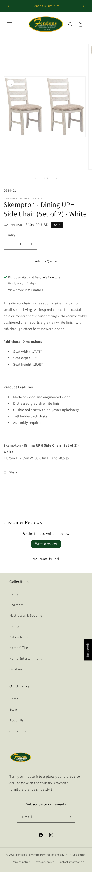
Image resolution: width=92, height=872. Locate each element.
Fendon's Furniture (28, 854)
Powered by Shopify (52, 854)
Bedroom (16, 605)
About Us (16, 720)
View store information (25, 290)
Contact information (71, 861)
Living (13, 594)
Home (13, 699)
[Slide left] (35, 178)
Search (14, 709)
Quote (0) (88, 650)
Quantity (9, 235)
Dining (14, 626)
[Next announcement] (83, 6)
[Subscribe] (69, 817)
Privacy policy (21, 861)
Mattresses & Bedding (25, 615)
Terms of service (44, 861)
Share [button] (13, 472)
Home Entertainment (25, 658)
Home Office (18, 648)
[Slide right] (56, 178)
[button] (9, 24)
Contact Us (17, 731)
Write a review (46, 543)
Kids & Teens (18, 637)
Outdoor (15, 669)
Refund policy (77, 854)
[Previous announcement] (9, 6)
